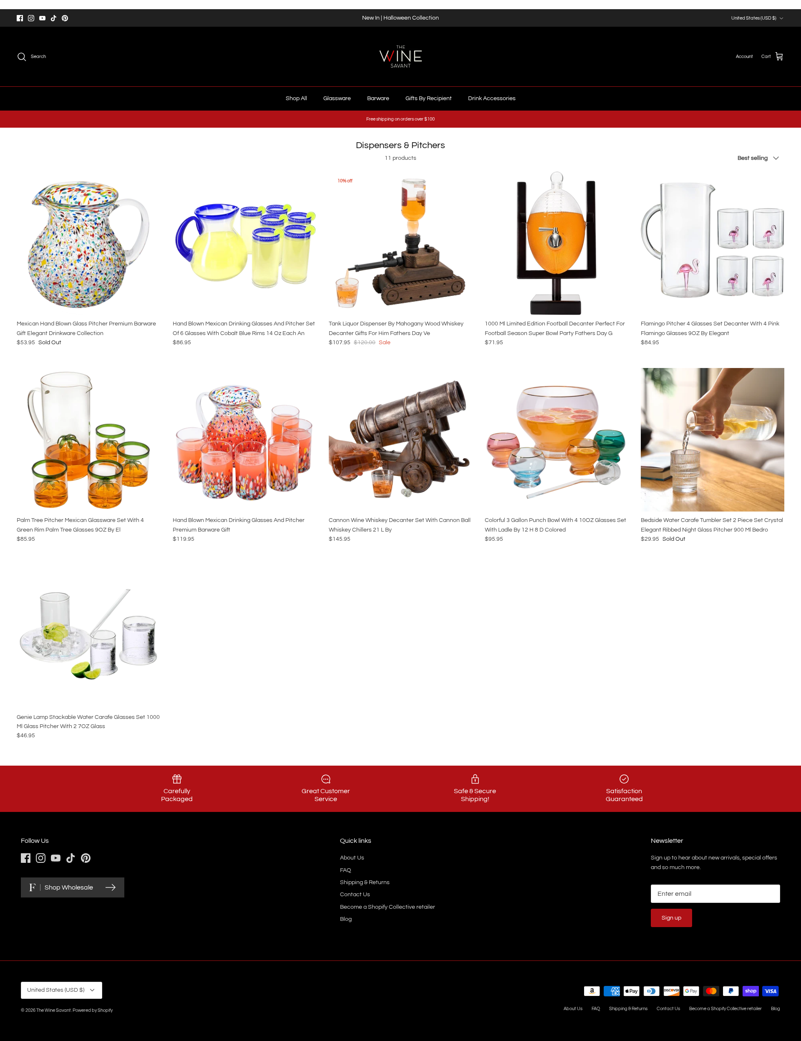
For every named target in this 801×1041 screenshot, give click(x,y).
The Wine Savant (53, 1010)
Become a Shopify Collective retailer (387, 907)
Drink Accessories (492, 98)
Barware (378, 98)
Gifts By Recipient (429, 98)
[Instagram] (31, 18)
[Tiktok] (53, 18)
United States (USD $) (753, 18)
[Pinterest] (65, 18)
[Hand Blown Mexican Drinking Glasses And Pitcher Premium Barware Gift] (244, 440)
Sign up (671, 918)
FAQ (345, 870)
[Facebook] (20, 18)
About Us (352, 858)
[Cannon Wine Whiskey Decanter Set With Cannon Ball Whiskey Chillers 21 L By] (400, 440)
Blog (346, 919)
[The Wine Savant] (401, 56)
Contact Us (355, 894)
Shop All (296, 98)
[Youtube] (42, 18)
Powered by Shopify (93, 1010)
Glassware (337, 98)
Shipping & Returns (365, 882)
